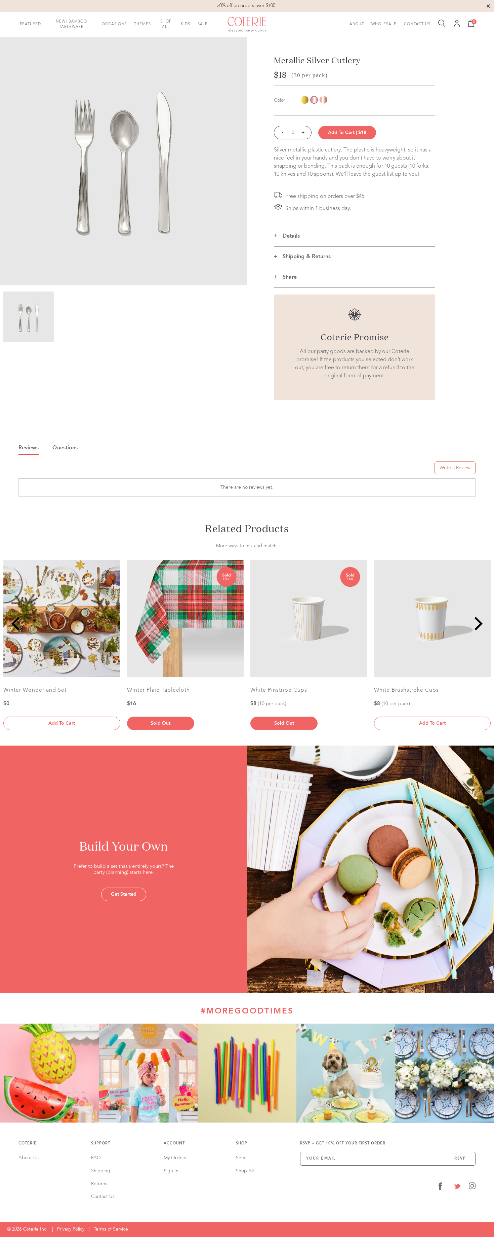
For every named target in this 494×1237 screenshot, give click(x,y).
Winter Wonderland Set (35, 690)
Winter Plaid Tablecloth (158, 690)
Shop (241, 1143)
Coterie (27, 1143)
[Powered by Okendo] (48, 470)
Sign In (171, 1171)
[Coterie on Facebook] (440, 1187)
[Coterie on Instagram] (472, 1187)
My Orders (175, 1158)
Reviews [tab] (28, 448)
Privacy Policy (70, 1229)
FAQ (96, 1158)
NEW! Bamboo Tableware (71, 24)
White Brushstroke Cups (406, 690)
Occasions (114, 24)
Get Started (123, 894)
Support (100, 1143)
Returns (99, 1183)
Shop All (165, 24)
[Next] (477, 623)
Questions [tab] (65, 448)
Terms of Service (111, 1229)
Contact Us (417, 24)
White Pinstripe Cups (278, 690)
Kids (185, 24)
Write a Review (455, 468)
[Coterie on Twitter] (457, 1187)
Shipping (100, 1171)
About (356, 24)
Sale (203, 24)
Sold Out (160, 723)
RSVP (460, 1159)
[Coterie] (247, 24)
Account (174, 1143)
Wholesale (384, 24)
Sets (240, 1158)
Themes (142, 24)
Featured (30, 24)
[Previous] (16, 623)
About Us (28, 1158)
